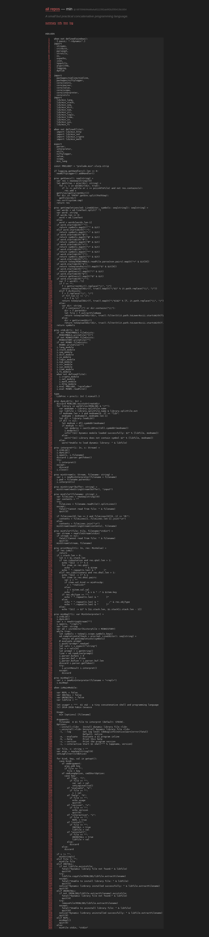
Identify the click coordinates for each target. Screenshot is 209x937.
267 (50, 690)
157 (50, 421)
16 (49, 75)
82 (49, 237)
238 (50, 619)
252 (50, 653)
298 (50, 766)
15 (49, 73)
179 (50, 474)
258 (50, 668)
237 (50, 616)
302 (50, 776)
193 (50, 509)
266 (50, 687)
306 (50, 785)
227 (50, 592)
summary (50, 23)
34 (49, 119)
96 (49, 271)
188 (50, 496)
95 (49, 269)
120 (50, 330)
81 (49, 234)
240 (50, 624)
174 (50, 462)
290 (50, 746)
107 (50, 298)
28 (49, 105)
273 (50, 705)
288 (50, 741)
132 (50, 359)
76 (49, 222)
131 (50, 357)
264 (50, 683)
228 (50, 594)
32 (49, 114)
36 (49, 124)
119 (50, 327)
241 (50, 626)
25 (49, 97)
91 (49, 259)
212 (50, 555)
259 (50, 670)
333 (50, 851)
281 (50, 724)
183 (50, 484)
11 (49, 63)
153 (50, 411)
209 (50, 548)
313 (50, 803)
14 (49, 70)
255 (50, 660)
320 (50, 820)
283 (50, 729)
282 (50, 727)
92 (49, 261)
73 (49, 215)
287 (50, 739)
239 (50, 621)
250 (50, 648)
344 (50, 878)
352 (50, 898)
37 (49, 127)
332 (50, 849)
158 (50, 423)
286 (50, 736)
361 (50, 920)
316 (50, 810)
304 (50, 780)
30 (49, 110)
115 (50, 318)
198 (50, 521)
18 (49, 80)
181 (50, 479)
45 (49, 146)
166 (50, 443)
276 (50, 712)
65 (49, 195)
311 (50, 798)
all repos (52, 9)
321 (50, 822)
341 (50, 871)
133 (50, 362)
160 (50, 428)
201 (50, 528)
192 (50, 506)
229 (50, 597)
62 (49, 188)
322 (50, 825)
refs (60, 23)
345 (50, 881)
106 (50, 296)
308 (50, 790)
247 (50, 641)
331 (50, 847)
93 (49, 264)
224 (50, 585)
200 (50, 526)
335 (50, 856)
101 (50, 283)
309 (50, 793)
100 (50, 281)
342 (50, 874)
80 (49, 232)
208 (50, 545)
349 (50, 891)
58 (49, 178)
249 (50, 646)
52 (49, 163)
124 (50, 340)
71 (49, 210)
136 (50, 369)
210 (50, 550)
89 (49, 254)
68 (49, 203)
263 (50, 680)
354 (50, 903)
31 (49, 112)
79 (49, 230)
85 (49, 244)
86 (49, 247)
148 (50, 398)
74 (49, 217)
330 (50, 844)
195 (50, 514)
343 (50, 876)
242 (50, 629)
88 (49, 252)
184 (50, 487)
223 (50, 582)
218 (50, 570)
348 (50, 888)
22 (49, 90)
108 (50, 301)
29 (49, 107)
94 (49, 266)
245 (50, 636)
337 (50, 861)
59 (49, 181)
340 (50, 869)
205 (50, 538)
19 (49, 83)
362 (50, 922)
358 (50, 913)
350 (50, 893)
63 (49, 190)
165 (50, 440)
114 (50, 315)
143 (50, 386)
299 (50, 768)
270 (50, 697)
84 (49, 242)
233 (50, 607)
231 (50, 602)
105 (50, 293)
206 (50, 541)
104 (50, 291)
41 (49, 136)
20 (49, 85)
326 (50, 834)
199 (50, 523)
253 (50, 656)
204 (50, 536)
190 (50, 501)
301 (50, 773)
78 (49, 227)
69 (49, 205)
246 (50, 638)
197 (50, 518)
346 (50, 883)
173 (50, 460)
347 (50, 886)
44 (49, 144)
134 (50, 364)
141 (50, 381)
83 (49, 239)
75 (49, 220)
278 (50, 717)
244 (50, 634)
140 (50, 379)
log (71, 23)
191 (50, 504)
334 (50, 854)
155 (50, 416)
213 (50, 558)
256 (50, 663)
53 (49, 166)
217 (50, 567)
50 (49, 159)
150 (50, 403)
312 (50, 800)
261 (50, 675)
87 (49, 249)
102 (50, 286)
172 (50, 457)
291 (50, 749)
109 (50, 303)
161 (50, 430)
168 (50, 447)
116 (50, 320)
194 (50, 511)
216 (50, 565)
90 (49, 256)
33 (49, 117)
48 (49, 154)
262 (50, 678)
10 (49, 61)
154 (50, 413)
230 (50, 599)
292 (50, 751)
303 (50, 778)
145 (50, 391)
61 (49, 185)
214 (50, 560)
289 (50, 744)
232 (50, 604)
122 (50, 335)
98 (49, 276)
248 (50, 643)
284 (50, 732)
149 (50, 401)
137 (50, 372)
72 (49, 212)
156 (50, 418)
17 (49, 78)
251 (50, 651)
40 (49, 134)
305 (50, 783)
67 (49, 200)
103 (50, 288)
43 (49, 141)
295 (50, 758)
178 (50, 472)
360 (50, 918)
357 (50, 910)
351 (50, 896)
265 (50, 685)
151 (50, 406)
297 (50, 763)
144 (50, 389)
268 (50, 692)
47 (49, 151)
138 (50, 374)
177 (50, 469)
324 (50, 829)
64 (49, 193)
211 (50, 553)
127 (50, 347)
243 (50, 631)
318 (50, 815)
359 (50, 915)
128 (50, 350)
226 (50, 589)
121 (50, 332)
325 (50, 832)
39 (49, 132)
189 (50, 499)
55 (49, 171)
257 (50, 665)
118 (50, 325)
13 (49, 68)
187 (50, 494)
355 (50, 905)
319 (50, 817)
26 (49, 100)
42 (49, 139)
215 (50, 563)
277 (50, 714)
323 (50, 827)
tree (66, 23)
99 (49, 279)
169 (50, 450)
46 (49, 149)
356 (50, 908)
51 (49, 161)
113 (50, 313)
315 (50, 807)
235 (50, 612)
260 (50, 673)
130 (50, 354)
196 (50, 516)
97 (49, 274)
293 (50, 754)
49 (49, 156)
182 (50, 482)
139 (50, 376)
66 (49, 198)
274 (50, 707)
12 (49, 65)
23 (49, 92)
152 (50, 408)
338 (50, 864)
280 (50, 722)
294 (50, 756)
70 (49, 207)
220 (50, 575)
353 (50, 900)
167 (50, 445)
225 (50, 587)
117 (50, 323)
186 (50, 492)
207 (50, 543)
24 (49, 95)
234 (50, 609)
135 (50, 367)
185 (50, 489)
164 (50, 438)
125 (50, 342)
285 (50, 734)
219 (50, 572)
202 (50, 531)
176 (50, 467)
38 (49, 129)
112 (50, 310)
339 (50, 866)
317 (50, 812)
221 (50, 577)
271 (50, 700)
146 (50, 394)
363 (50, 925)
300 (50, 771)
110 (50, 305)
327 (50, 837)
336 (50, 859)
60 (49, 183)
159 (50, 425)
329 (50, 842)
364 (50, 927)
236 (50, 614)
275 (50, 709)
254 (50, 658)
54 (49, 168)
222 (50, 580)
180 (50, 477)
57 (49, 176)
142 (50, 384)
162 (50, 433)
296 (50, 761)
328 (50, 839)
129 (50, 352)
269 (50, 695)
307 (50, 788)
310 (50, 795)
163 (50, 435)
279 (50, 719)
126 (50, 345)
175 (50, 465)
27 (49, 102)
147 (50, 396)
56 (49, 173)
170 (50, 452)
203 (50, 533)
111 (50, 308)
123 (50, 337)
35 (49, 122)
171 (50, 455)
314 (50, 805)
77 (49, 225)
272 (50, 702)
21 (49, 88)
